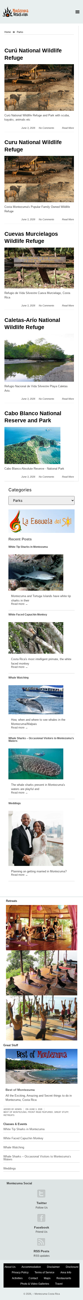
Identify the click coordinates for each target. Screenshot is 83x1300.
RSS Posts (41, 1251)
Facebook (41, 1227)
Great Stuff (10, 1045)
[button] (77, 11)
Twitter (42, 1203)
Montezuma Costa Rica (46, 1293)
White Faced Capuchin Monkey (27, 614)
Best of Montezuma (20, 1090)
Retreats (11, 901)
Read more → (19, 603)
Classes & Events (15, 1124)
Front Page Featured (40, 1112)
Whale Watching (18, 677)
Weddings (14, 803)
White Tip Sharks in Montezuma (28, 546)
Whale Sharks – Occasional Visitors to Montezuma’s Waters (41, 739)
